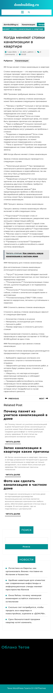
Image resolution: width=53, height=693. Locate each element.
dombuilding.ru (26, 5)
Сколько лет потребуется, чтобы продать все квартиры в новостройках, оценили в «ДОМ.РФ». (25, 610)
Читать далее (13, 442)
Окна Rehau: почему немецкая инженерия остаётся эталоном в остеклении (23, 598)
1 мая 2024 (12, 52)
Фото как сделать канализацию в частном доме (25, 484)
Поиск (26, 530)
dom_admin (28, 52)
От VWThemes (38, 688)
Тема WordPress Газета (19, 688)
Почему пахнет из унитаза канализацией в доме (26, 414)
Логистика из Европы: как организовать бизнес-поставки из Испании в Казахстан (24, 571)
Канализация (28, 24)
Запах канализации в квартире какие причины (26, 449)
